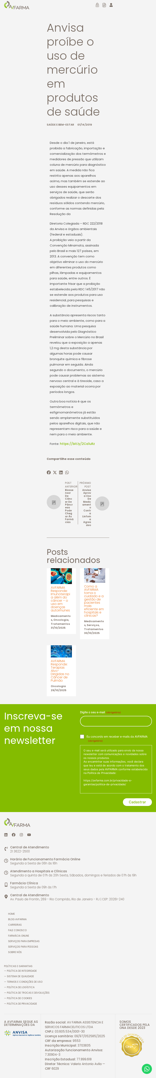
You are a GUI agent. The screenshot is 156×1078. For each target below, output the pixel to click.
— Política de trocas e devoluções (27, 992)
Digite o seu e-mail (100, 712)
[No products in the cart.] (95, 5)
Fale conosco (17, 930)
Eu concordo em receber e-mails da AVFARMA (117, 738)
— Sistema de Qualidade (19, 976)
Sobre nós (15, 952)
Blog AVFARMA (17, 919)
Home (11, 914)
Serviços (93, 625)
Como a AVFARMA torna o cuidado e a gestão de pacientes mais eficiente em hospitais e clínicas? (94, 601)
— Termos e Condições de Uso (23, 981)
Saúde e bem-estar (60, 125)
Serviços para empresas (24, 941)
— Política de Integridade (20, 971)
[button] (50, 472)
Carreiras (15, 924)
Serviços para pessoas (23, 946)
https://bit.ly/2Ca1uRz (77, 444)
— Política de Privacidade (20, 1003)
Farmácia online (18, 935)
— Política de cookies (18, 998)
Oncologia (60, 620)
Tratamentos (60, 624)
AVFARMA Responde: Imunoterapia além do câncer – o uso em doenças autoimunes (60, 599)
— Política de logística (19, 987)
